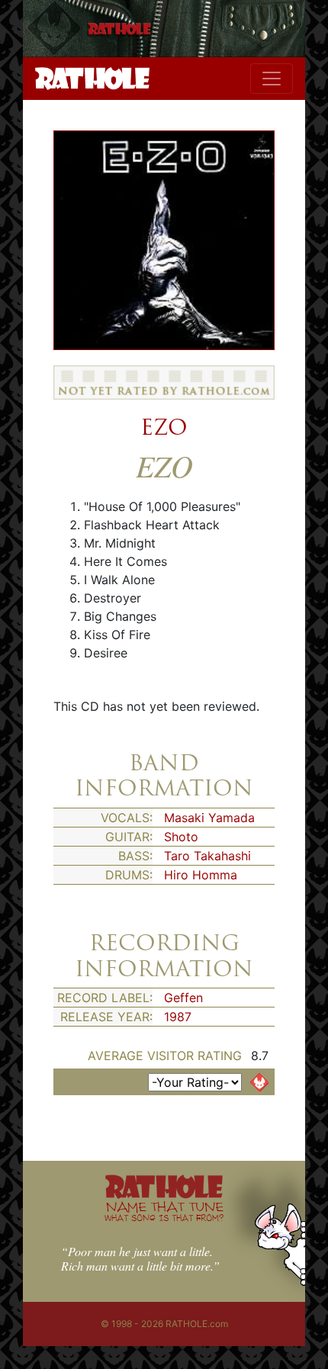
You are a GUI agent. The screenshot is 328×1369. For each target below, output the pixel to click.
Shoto (181, 836)
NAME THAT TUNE (164, 1210)
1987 (177, 1016)
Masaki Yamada (209, 817)
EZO (164, 427)
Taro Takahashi (207, 855)
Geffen (183, 997)
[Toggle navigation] (271, 78)
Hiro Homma (200, 874)
